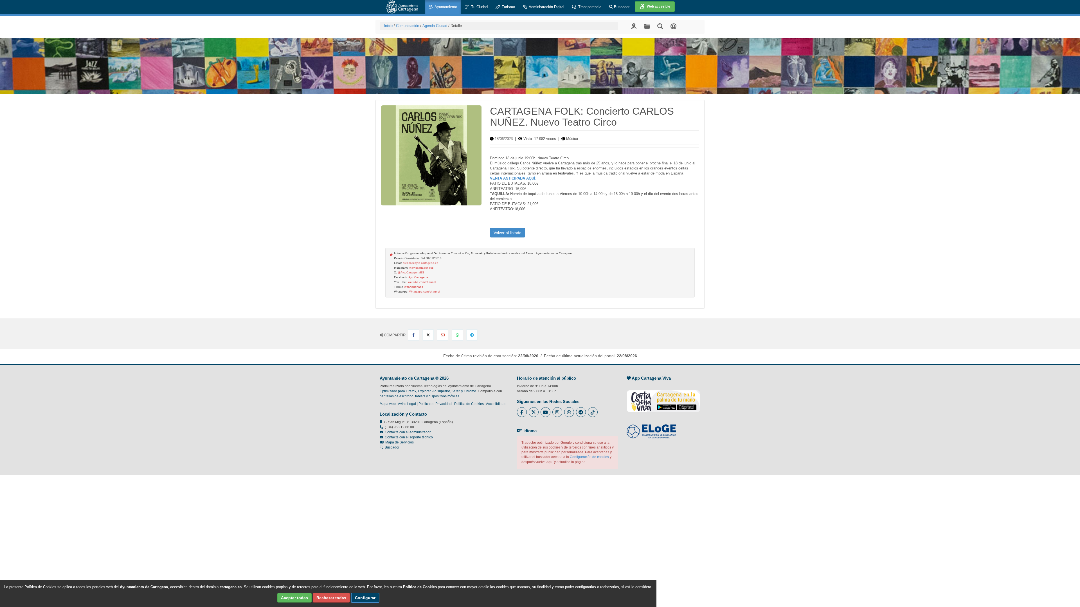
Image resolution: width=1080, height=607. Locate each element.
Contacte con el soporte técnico (409, 437)
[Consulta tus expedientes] (647, 26)
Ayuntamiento (445, 7)
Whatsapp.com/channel (424, 291)
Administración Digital (546, 7)
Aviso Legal (407, 404)
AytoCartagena (418, 277)
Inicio (388, 26)
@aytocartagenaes (421, 267)
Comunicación (407, 26)
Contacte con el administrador (408, 432)
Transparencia (589, 7)
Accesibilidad (496, 404)
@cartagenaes (413, 286)
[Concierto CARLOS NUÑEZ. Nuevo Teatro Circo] (431, 155)
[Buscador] (660, 26)
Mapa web (388, 404)
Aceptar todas (294, 597)
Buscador (621, 7)
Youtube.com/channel (422, 282)
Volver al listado (507, 232)
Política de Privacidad (435, 404)
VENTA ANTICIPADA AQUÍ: (513, 178)
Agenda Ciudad (434, 26)
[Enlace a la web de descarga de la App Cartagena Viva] (663, 398)
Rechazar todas (331, 597)
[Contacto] (673, 26)
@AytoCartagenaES (411, 272)
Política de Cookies (469, 404)
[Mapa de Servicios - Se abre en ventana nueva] (634, 26)
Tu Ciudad (479, 7)
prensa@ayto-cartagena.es (420, 262)
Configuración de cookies (589, 457)
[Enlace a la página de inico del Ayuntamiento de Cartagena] (402, 7)
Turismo (508, 7)
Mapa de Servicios (399, 442)
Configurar (365, 597)
